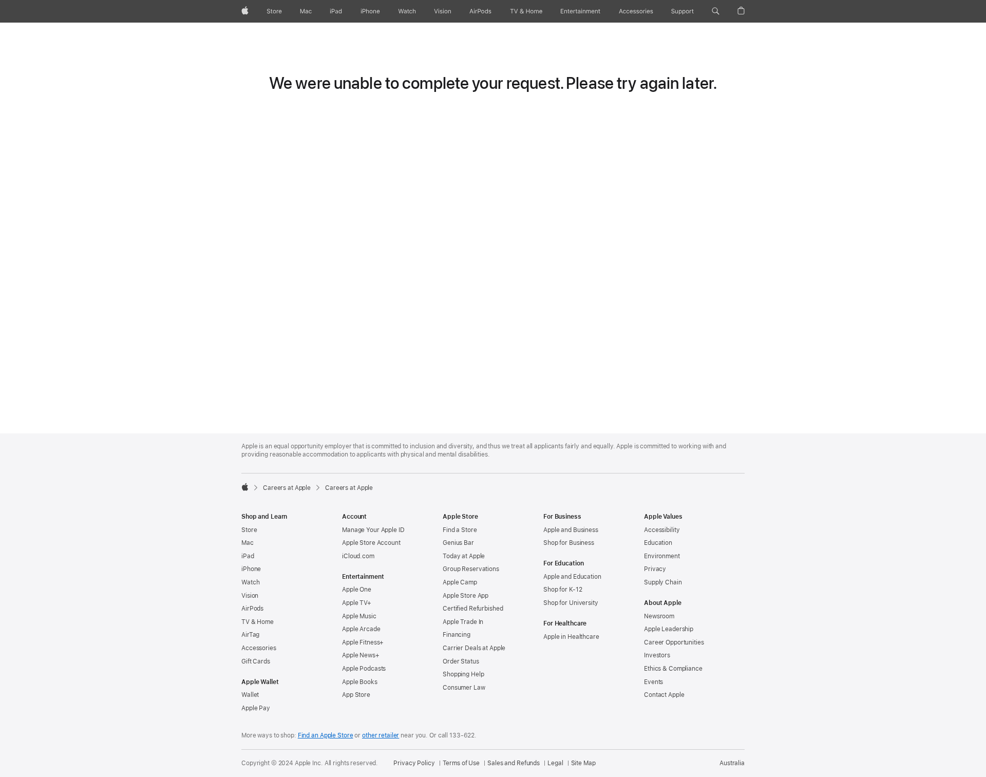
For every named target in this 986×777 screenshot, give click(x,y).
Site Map (583, 763)
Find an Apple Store (325, 735)
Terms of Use (461, 763)
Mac (247, 542)
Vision (249, 595)
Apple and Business (570, 530)
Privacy (655, 569)
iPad (247, 556)
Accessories (258, 648)
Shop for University (570, 603)
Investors (657, 655)
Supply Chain (663, 582)
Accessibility (661, 530)
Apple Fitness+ (363, 642)
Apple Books (359, 682)
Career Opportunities (674, 642)
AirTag (250, 634)
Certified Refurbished (473, 608)
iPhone (251, 569)
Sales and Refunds (513, 763)
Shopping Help (463, 674)
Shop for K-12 (562, 589)
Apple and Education (572, 576)
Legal (555, 763)
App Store (356, 694)
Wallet (250, 694)
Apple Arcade (361, 629)
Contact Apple (664, 694)
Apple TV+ (356, 603)
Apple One (356, 589)
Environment (662, 556)
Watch (250, 582)
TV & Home (257, 622)
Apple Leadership (668, 629)
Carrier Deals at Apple (474, 648)
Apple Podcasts (364, 668)
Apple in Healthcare (571, 636)
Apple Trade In (463, 622)
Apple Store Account (371, 542)
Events (653, 682)
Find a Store (460, 530)
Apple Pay (255, 708)
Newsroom (659, 616)
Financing (456, 634)
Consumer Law (464, 687)
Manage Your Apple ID (373, 530)
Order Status (461, 661)
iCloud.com (358, 556)
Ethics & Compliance (673, 668)
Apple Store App (465, 595)
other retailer (380, 735)
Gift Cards (255, 661)
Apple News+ (361, 655)
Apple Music (359, 616)
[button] (716, 11)
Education (658, 542)
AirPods (252, 608)
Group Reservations (471, 569)
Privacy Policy (413, 763)
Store (249, 530)
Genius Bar (458, 542)
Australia (732, 763)
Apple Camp (460, 582)
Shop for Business (568, 542)
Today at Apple (464, 556)
